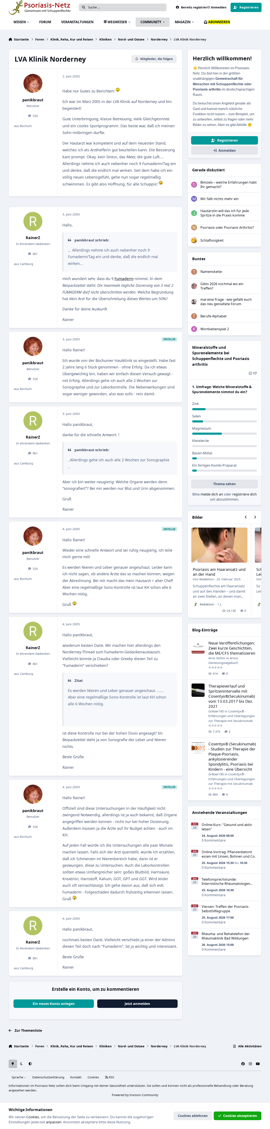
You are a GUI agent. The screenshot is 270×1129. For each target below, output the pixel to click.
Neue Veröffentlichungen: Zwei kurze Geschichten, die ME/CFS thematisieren (231, 648)
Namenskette (211, 271)
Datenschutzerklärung (48, 1077)
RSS (111, 1077)
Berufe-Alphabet (213, 316)
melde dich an (212, 494)
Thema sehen (224, 484)
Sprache (18, 1077)
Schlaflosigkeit (212, 240)
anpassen (53, 1122)
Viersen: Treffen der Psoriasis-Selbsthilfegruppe (225, 908)
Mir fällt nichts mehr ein (219, 198)
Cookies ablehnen (193, 1115)
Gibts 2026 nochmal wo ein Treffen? (221, 286)
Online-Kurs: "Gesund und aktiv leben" (227, 826)
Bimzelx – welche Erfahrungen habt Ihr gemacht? (228, 184)
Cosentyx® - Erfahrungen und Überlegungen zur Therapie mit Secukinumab (231, 716)
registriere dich (244, 494)
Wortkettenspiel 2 (214, 329)
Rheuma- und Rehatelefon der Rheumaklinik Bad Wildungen (226, 936)
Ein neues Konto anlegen (54, 1003)
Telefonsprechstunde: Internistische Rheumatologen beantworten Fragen (226, 884)
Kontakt (75, 1077)
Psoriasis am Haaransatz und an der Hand (219, 572)
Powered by (135, 1095)
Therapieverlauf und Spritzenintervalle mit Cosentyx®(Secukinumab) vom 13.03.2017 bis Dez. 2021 (231, 696)
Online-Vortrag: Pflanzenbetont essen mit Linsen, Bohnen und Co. (228, 854)
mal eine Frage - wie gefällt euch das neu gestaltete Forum (226, 301)
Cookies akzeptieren (240, 1115)
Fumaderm (124, 278)
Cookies (93, 1077)
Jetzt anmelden (137, 1003)
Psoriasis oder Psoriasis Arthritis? (227, 227)
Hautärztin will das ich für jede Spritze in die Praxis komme (224, 213)
